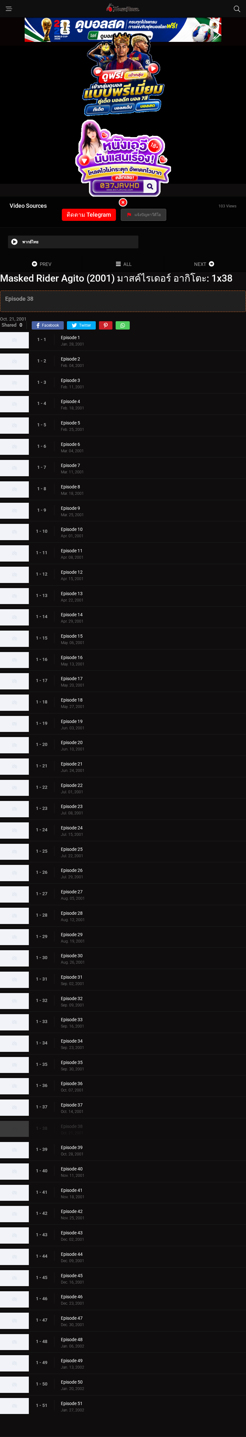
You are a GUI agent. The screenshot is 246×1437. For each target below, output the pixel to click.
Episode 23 (72, 806)
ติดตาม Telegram (89, 214)
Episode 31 (72, 977)
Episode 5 (70, 422)
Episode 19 (72, 721)
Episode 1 (70, 337)
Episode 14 (72, 614)
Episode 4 (70, 401)
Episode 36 (72, 1083)
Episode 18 (72, 700)
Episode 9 (70, 508)
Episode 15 (72, 636)
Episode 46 (72, 1296)
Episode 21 (72, 763)
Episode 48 (72, 1339)
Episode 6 (70, 444)
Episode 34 (72, 1041)
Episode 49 (72, 1360)
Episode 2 (70, 358)
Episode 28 (72, 913)
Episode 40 (72, 1168)
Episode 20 (72, 742)
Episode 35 (72, 1062)
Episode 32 (72, 998)
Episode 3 (70, 380)
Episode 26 (72, 870)
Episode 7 (70, 465)
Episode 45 (72, 1275)
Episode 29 (72, 934)
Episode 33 (72, 1019)
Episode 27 (72, 891)
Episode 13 (72, 593)
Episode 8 (70, 486)
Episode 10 (72, 529)
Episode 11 (72, 550)
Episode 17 (72, 678)
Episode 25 (72, 849)
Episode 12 (72, 572)
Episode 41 (72, 1190)
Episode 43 (72, 1232)
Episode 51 (72, 1403)
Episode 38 (72, 1126)
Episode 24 (72, 827)
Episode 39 (72, 1147)
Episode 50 (72, 1382)
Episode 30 (72, 955)
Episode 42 (72, 1211)
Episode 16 (72, 657)
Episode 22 (72, 785)
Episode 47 (72, 1318)
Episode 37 (72, 1104)
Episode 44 (72, 1254)
